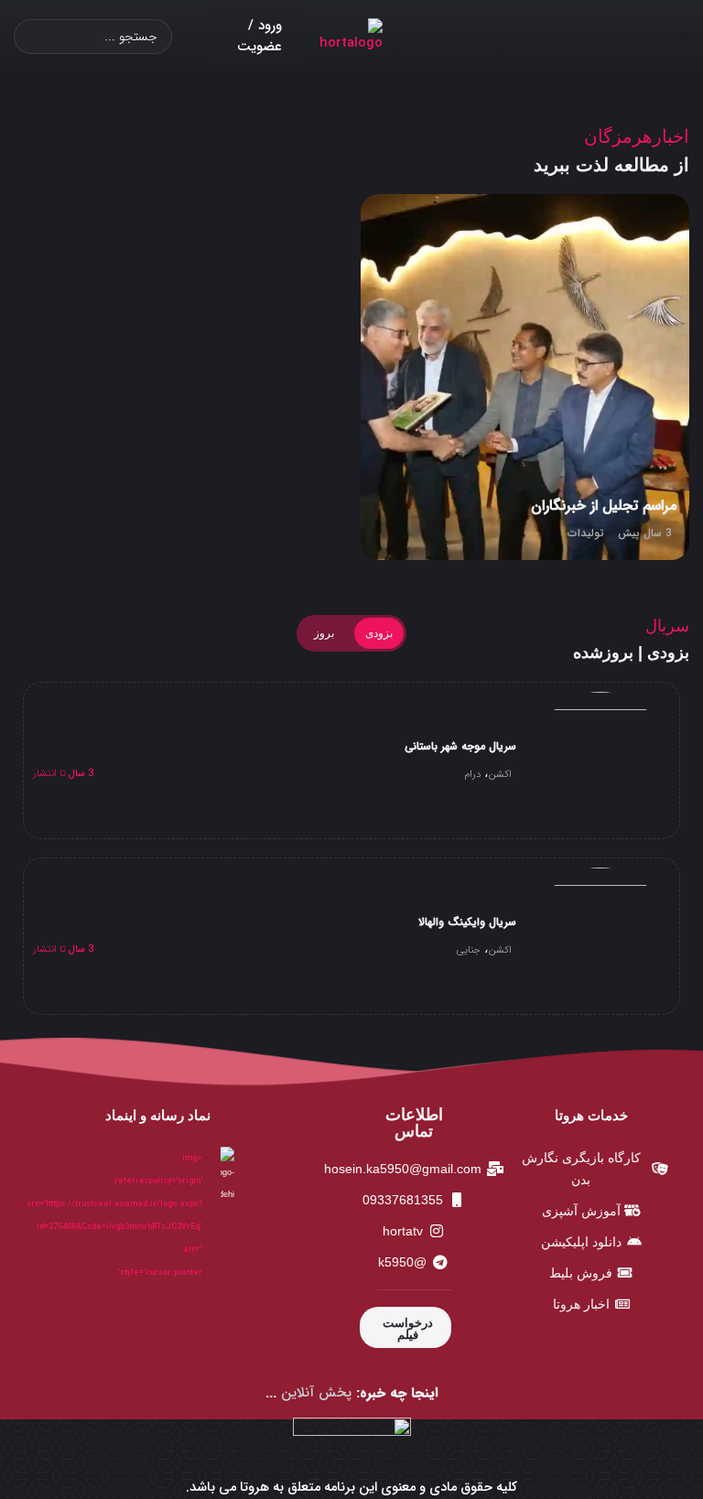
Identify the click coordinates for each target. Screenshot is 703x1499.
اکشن (500, 774)
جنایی (469, 950)
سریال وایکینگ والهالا (467, 922)
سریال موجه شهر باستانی (460, 746)
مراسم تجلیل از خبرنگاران (603, 505)
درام (472, 774)
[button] (684, 37)
